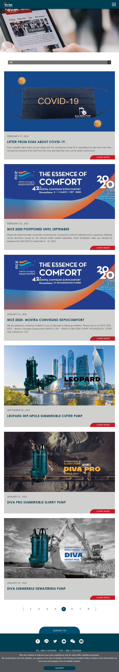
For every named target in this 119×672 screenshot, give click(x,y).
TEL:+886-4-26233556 (46, 650)
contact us (59, 630)
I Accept (59, 668)
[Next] (97, 609)
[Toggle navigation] (113, 4)
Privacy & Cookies (75, 658)
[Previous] (22, 609)
